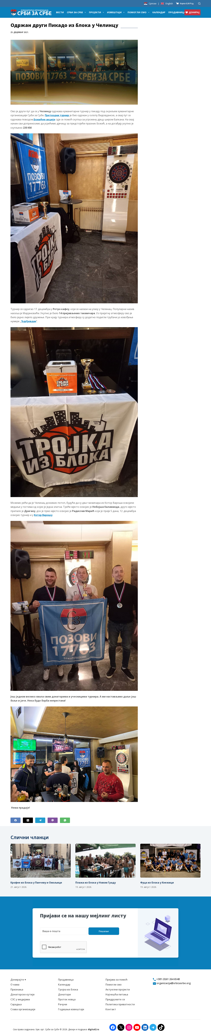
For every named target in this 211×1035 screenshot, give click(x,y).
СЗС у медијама (20, 999)
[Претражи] (199, 3)
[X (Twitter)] (28, 820)
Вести (60, 12)
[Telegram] (40, 820)
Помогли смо (137, 12)
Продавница (176, 12)
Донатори (64, 994)
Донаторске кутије (23, 994)
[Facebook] (16, 820)
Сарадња (16, 1004)
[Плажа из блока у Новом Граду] (105, 861)
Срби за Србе (75, 12)
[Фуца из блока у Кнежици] (170, 861)
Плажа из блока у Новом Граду (95, 882)
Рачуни (62, 1004)
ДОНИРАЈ (194, 12)
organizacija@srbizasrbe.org (173, 983)
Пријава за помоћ (116, 979)
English (169, 3)
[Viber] (53, 820)
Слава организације (23, 1009)
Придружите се (115, 999)
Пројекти (95, 12)
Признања (17, 989)
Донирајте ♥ (18, 979)
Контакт (111, 1009)
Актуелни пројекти (118, 989)
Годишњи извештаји (71, 1009)
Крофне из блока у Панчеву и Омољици (36, 882)
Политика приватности (120, 1004)
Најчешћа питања (117, 994)
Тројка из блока (68, 989)
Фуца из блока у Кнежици (157, 882)
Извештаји (114, 12)
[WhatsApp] (65, 820)
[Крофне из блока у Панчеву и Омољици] (41, 861)
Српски (152, 3)
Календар (158, 12)
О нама (15, 984)
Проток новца (67, 999)
